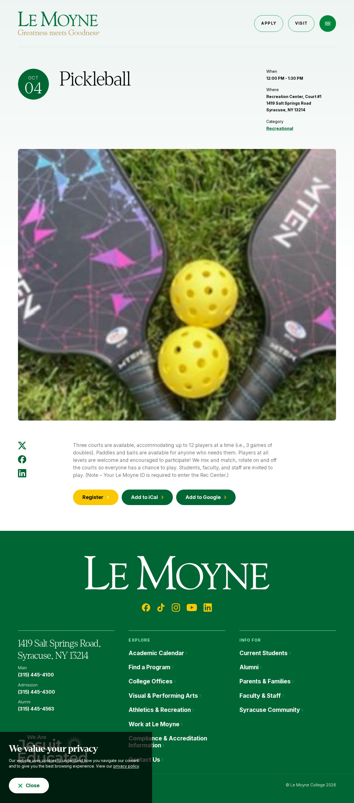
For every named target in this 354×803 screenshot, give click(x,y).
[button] (327, 23)
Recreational (279, 128)
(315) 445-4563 (36, 709)
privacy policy (126, 766)
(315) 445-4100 (36, 675)
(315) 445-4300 (36, 692)
